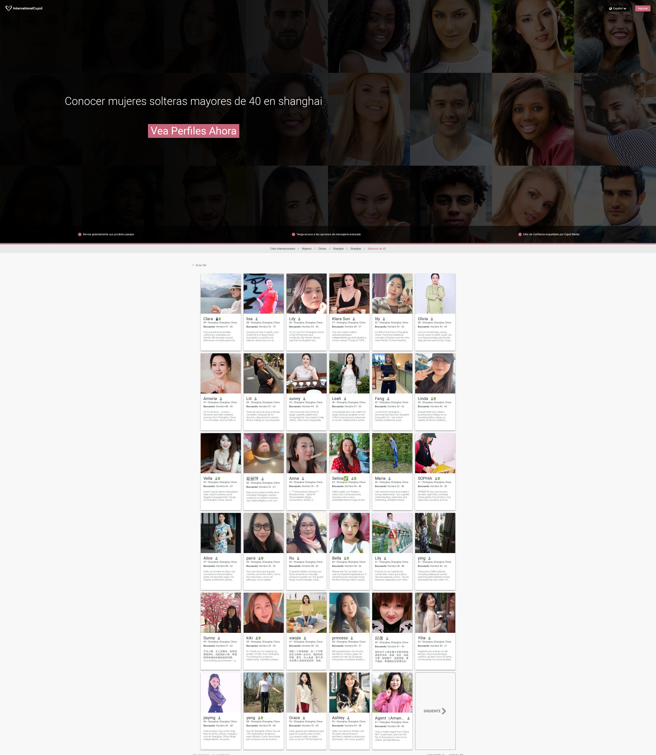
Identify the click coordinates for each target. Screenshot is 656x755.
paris (251, 558)
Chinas (322, 248)
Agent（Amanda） (390, 718)
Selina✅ (340, 478)
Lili (249, 398)
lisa (249, 318)
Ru (291, 558)
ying (422, 558)
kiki (249, 638)
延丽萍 (252, 478)
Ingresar (643, 8)
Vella (207, 478)
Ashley (338, 717)
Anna (294, 478)
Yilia (422, 638)
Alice (208, 558)
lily (377, 318)
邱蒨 (379, 638)
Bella (336, 558)
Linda (423, 398)
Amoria (210, 398)
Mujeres (307, 248)
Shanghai (338, 248)
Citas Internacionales (282, 248)
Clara (208, 318)
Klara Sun (341, 318)
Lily (292, 318)
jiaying (209, 717)
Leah (336, 398)
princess (340, 638)
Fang (379, 398)
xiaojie (295, 638)
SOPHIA (425, 478)
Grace (294, 717)
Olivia (423, 318)
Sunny (209, 638)
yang (250, 717)
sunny (294, 398)
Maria (380, 478)
